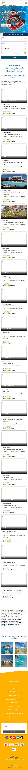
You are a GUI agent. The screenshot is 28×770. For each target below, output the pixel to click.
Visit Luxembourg (14, 717)
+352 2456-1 (14, 758)
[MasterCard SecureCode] (17, 746)
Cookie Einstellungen (14, 681)
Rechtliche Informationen (14, 692)
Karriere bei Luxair (14, 706)
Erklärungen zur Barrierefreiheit (14, 713)
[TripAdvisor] (14, 750)
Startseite (4, 5)
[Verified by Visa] (22, 746)
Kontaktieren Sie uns (14, 710)
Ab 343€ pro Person (6, 25)
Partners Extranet (14, 695)
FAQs (14, 688)
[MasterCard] (6, 746)
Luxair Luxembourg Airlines (14, 699)
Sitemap (14, 685)
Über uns (14, 702)
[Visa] (11, 746)
